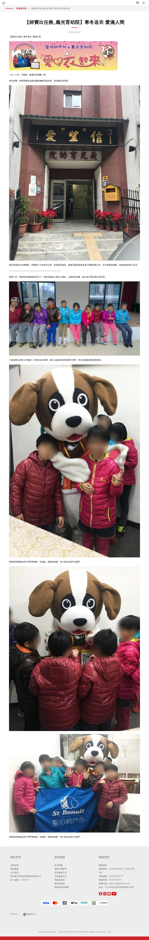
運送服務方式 (61, 872)
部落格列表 (21, 8)
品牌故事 (14, 865)
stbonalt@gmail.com (119, 883)
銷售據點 (14, 869)
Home (9, 8)
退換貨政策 (60, 880)
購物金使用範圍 (62, 887)
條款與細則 (60, 883)
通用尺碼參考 (61, 869)
